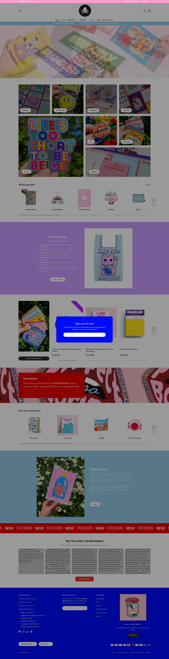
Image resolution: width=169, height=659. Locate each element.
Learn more (36, 1)
